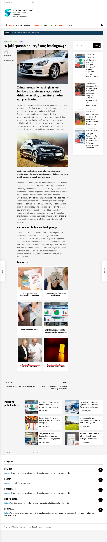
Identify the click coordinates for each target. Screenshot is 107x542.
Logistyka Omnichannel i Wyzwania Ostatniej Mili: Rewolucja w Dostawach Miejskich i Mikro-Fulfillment (93, 141)
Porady (61, 25)
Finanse (19, 25)
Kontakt (69, 25)
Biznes (11, 25)
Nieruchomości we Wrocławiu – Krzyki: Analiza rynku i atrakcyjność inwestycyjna (40, 473)
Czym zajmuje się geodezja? (20, 483)
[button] (102, 25)
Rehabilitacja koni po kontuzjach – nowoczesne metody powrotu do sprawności (93, 119)
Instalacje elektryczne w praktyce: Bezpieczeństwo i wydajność (49, 420)
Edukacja (28, 25)
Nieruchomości (50, 25)
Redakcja (7, 55)
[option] (44, 530)
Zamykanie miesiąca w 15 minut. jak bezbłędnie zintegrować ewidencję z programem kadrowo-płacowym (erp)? (92, 67)
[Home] (6, 25)
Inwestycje (38, 25)
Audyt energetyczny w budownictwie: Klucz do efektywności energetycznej (49, 436)
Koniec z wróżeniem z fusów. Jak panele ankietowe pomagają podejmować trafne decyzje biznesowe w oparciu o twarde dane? (90, 438)
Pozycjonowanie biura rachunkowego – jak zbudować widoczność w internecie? (39, 503)
